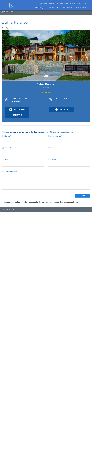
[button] (8, 55)
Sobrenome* (56, 136)
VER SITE (63, 109)
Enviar (82, 195)
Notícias (51, 4)
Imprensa (72, 4)
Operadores (63, 4)
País (6, 160)
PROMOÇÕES (81, 8)
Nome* (7, 136)
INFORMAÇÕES (40, 8)
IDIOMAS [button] (80, 4)
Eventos (44, 4)
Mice (56, 4)
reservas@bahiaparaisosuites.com (57, 132)
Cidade (53, 160)
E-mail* (8, 148)
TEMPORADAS (68, 8)
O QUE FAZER (54, 8)
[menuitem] (40, 7)
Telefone (54, 148)
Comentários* (11, 172)
